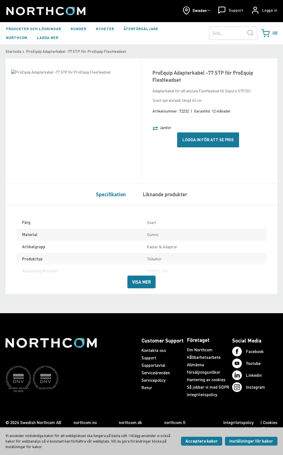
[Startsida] (45, 11)
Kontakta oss (154, 350)
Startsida (13, 51)
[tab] (109, 194)
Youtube (253, 363)
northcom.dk (130, 422)
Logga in (269, 10)
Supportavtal (153, 365)
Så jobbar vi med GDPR (208, 387)
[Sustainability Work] (51, 402)
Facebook (255, 351)
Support (236, 10)
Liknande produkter (165, 194)
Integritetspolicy (202, 394)
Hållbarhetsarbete (204, 357)
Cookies (270, 422)
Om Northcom (200, 349)
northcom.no (85, 422)
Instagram (255, 387)
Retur (147, 387)
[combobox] (233, 33)
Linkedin (254, 375)
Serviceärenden (156, 372)
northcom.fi (174, 422)
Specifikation (111, 194)
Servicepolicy (154, 380)
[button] (196, 10)
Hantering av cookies (206, 379)
